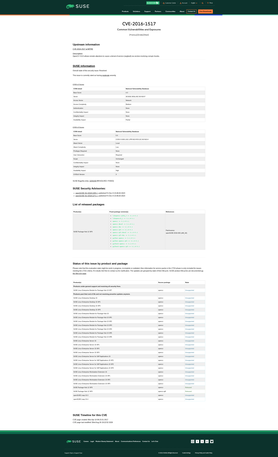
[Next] (146, 35)
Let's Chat (154, 441)
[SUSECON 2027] (152, 2)
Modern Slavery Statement (104, 441)
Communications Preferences (131, 441)
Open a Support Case (76, 453)
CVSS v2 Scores (78, 84)
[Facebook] (197, 441)
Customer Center (170, 3)
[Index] (140, 35)
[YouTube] (192, 441)
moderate (105, 75)
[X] (202, 441)
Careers (86, 441)
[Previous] (133, 35)
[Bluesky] (211, 441)
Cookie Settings (186, 453)
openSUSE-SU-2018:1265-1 (86, 193)
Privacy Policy (199, 453)
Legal (92, 441)
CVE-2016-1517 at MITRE (83, 49)
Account (184, 3)
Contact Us (191, 11)
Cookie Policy (208, 453)
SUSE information (84, 65)
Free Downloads (205, 11)
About (117, 441)
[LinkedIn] (207, 441)
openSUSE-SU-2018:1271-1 (86, 196)
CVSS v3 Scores (78, 127)
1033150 (92, 181)
